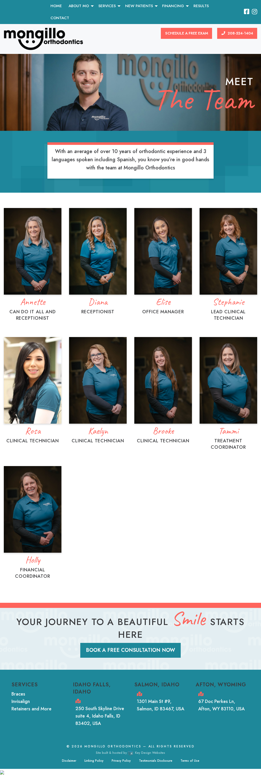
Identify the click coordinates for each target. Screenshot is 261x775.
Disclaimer (69, 760)
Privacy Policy (121, 760)
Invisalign (20, 701)
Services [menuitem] (107, 6)
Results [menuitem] (201, 6)
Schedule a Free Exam (186, 33)
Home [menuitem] (56, 6)
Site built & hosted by (130, 752)
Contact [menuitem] (59, 18)
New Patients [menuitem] (139, 6)
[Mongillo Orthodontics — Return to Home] (43, 38)
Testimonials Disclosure (155, 760)
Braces (18, 694)
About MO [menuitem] (79, 6)
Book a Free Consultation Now (130, 650)
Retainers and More (31, 708)
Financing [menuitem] (173, 6)
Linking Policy (93, 760)
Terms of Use (189, 760)
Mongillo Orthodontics (112, 746)
